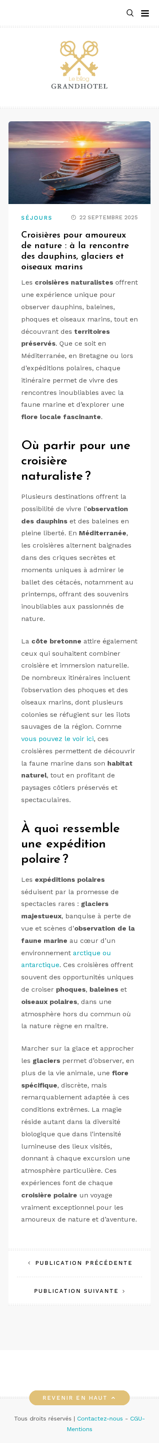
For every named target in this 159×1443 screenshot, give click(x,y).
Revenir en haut (75, 1398)
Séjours (37, 218)
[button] (130, 13)
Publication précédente (84, 1263)
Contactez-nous (100, 1418)
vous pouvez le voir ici (57, 739)
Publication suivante (76, 1291)
